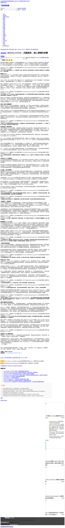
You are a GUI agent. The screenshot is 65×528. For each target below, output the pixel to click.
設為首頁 (3, 1)
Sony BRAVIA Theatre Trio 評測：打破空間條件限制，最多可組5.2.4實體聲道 (21, 372)
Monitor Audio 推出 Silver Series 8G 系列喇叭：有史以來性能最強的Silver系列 (56, 433)
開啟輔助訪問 (4, 2)
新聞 (4, 34)
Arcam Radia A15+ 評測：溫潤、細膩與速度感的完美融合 (16, 371)
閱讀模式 (47, 57)
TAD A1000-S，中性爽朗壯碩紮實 (11, 377)
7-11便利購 (5, 47)
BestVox (2, 357)
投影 (4, 23)
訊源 (4, 20)
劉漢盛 (4, 35)
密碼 (2, 9)
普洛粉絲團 (7, 1)
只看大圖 (33, 57)
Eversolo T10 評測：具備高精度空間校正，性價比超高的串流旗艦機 (19, 373)
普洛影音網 (3, 49)
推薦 (19, 357)
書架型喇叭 (9, 357)
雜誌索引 (6, 45)
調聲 (4, 28)
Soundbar (5, 40)
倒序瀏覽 (42, 57)
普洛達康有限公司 (5, 522)
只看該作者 (27, 57)
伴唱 (4, 32)
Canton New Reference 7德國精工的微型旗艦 (54, 480)
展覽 (6, 16)
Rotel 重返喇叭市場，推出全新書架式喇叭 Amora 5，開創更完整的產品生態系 (56, 429)
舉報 (6, 400)
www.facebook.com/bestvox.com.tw (14, 352)
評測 (4, 36)
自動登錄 (19, 8)
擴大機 (4, 15)
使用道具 (3, 400)
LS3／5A (23, 357)
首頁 (4, 14)
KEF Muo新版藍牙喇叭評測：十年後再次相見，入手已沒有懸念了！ (54, 513)
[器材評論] (3, 53)
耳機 (4, 24)
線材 (4, 26)
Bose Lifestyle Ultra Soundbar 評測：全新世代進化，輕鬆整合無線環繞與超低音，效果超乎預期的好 (26, 375)
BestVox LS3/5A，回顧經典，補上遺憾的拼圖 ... (28, 49)
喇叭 (4, 18)
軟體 (4, 39)
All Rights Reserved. (14, 524)
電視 (4, 22)
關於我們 (3, 517)
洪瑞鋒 (2, 57)
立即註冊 (24, 9)
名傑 (5, 357)
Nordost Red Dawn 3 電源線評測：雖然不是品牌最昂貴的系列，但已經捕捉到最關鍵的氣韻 (24, 381)
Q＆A (4, 44)
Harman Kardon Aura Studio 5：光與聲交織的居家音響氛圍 (54, 497)
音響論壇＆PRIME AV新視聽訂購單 (18, 1)
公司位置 (28, 1)
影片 (4, 41)
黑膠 (4, 19)
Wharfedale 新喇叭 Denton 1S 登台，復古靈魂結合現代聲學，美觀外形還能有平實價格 (54, 463)
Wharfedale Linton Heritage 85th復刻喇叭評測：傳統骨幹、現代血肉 (22, 363)
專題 (4, 38)
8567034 (12, 517)
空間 (4, 30)
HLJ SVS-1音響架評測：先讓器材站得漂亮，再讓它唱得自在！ (18, 380)
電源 (4, 27)
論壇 (7, 49)
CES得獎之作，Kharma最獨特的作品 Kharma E (54, 416)
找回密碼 (24, 8)
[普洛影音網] (5, 5)
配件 (4, 31)
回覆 (2, 398)
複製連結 (3, 56)
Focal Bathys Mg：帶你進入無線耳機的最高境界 (14, 376)
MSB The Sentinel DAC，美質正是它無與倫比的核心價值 (16, 379)
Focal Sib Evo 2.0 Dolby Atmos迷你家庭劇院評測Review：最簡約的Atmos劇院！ (25, 361)
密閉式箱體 (15, 357)
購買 (4, 43)
